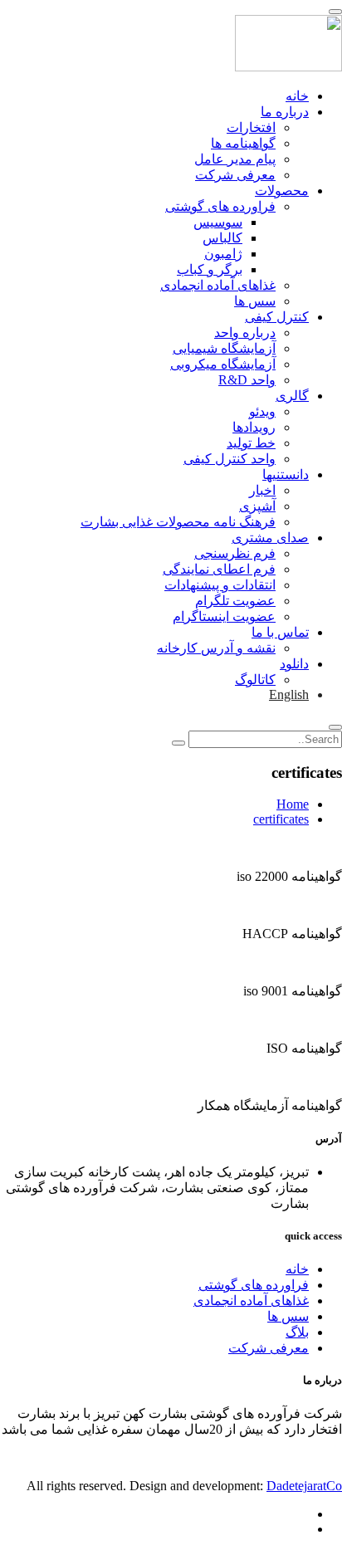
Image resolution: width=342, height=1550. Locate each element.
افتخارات (251, 127)
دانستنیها (285, 474)
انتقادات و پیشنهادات (220, 585)
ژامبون (223, 254)
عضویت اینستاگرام (224, 616)
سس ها (255, 301)
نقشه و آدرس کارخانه (216, 648)
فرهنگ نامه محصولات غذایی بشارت (178, 522)
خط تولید (251, 443)
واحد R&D (247, 380)
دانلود (294, 664)
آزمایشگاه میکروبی (223, 364)
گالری (292, 396)
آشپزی (257, 506)
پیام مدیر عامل (235, 159)
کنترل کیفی (277, 317)
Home (292, 804)
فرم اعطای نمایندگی (219, 569)
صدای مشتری (270, 538)
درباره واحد (245, 332)
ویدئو (262, 411)
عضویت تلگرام (235, 601)
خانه (297, 96)
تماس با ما (280, 632)
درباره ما (285, 112)
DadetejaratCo (304, 1486)
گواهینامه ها (243, 143)
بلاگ (297, 1332)
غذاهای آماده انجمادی (218, 285)
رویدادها (254, 427)
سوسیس (217, 222)
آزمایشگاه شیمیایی (224, 348)
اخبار (262, 490)
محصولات (282, 190)
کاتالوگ (255, 679)
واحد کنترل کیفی (229, 459)
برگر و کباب (209, 269)
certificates (281, 819)
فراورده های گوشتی (220, 206)
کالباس (222, 238)
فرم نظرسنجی (235, 553)
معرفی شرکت (235, 175)
